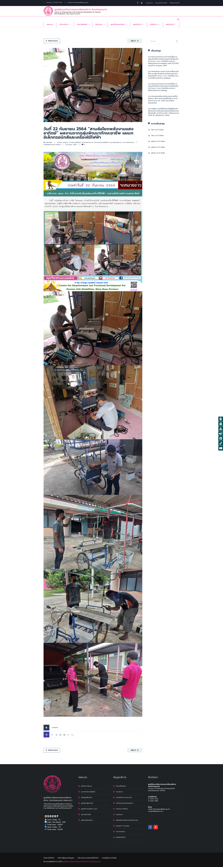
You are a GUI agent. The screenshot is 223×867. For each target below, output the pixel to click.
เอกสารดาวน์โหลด (122, 809)
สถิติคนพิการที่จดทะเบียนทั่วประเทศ (127, 820)
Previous (53, 41)
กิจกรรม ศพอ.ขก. (62, 142)
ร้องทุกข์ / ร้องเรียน (122, 826)
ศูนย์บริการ (137, 24)
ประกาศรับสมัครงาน (115, 142)
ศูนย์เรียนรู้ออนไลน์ (87, 803)
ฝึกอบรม (98, 24)
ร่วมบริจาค (149, 3)
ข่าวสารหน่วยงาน (87, 142)
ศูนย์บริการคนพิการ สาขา (89, 809)
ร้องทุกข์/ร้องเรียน (161, 3)
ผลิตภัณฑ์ (170, 24)
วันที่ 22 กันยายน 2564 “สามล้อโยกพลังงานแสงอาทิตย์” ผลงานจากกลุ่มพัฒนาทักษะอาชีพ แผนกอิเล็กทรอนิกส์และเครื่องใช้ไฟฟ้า (88, 133)
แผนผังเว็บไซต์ (120, 837)
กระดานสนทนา (120, 831)
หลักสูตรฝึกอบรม (86, 797)
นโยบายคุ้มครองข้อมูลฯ (66, 858)
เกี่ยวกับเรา (63, 24)
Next (133, 41)
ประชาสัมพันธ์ (82, 24)
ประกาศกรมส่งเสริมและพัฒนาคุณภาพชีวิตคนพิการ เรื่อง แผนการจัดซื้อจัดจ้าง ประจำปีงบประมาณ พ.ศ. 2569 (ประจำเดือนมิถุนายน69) (163, 99)
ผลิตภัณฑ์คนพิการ (87, 820)
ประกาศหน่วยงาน (128, 142)
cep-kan (49, 142)
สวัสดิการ (154, 24)
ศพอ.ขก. (50, 24)
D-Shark (160, 130)
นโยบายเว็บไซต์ (49, 858)
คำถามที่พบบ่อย (121, 786)
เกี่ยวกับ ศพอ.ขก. (86, 786)
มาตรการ (55, 727)
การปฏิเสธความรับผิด (109, 858)
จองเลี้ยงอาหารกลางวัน (124, 797)
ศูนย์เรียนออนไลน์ (118, 24)
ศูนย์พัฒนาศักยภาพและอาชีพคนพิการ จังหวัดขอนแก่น (82, 861)
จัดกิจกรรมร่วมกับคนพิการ (124, 803)
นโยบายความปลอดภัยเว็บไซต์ (88, 858)
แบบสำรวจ (119, 814)
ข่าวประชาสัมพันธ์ (75, 142)
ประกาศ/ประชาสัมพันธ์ (101, 142)
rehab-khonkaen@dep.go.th (78, 2)
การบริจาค (119, 792)
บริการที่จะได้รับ (86, 814)
